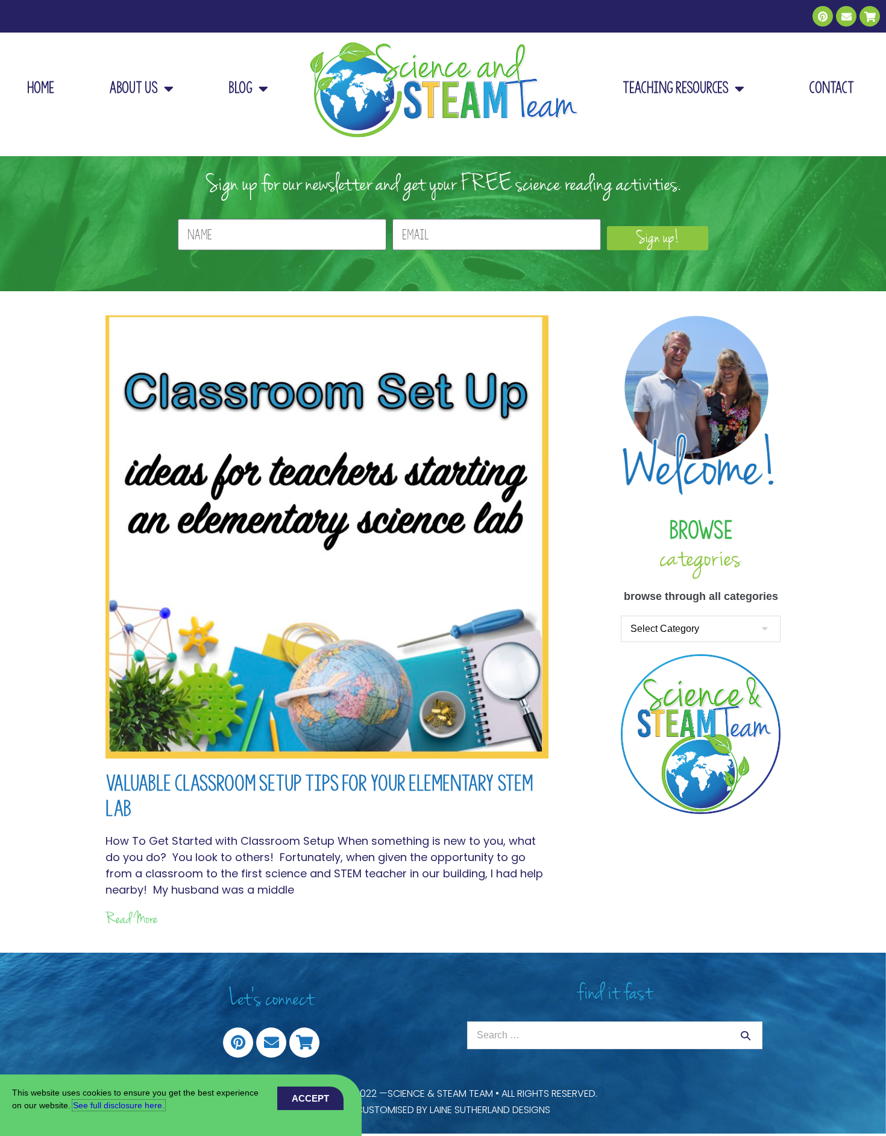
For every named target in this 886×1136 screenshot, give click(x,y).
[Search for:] (614, 1035)
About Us (133, 88)
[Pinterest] (822, 16)
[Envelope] (846, 16)
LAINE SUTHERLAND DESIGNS (490, 1110)
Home (40, 88)
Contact (831, 88)
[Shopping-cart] (869, 16)
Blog (240, 88)
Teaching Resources (676, 88)
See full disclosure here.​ (119, 1105)
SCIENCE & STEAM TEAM (440, 1093)
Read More (131, 918)
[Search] (745, 1035)
